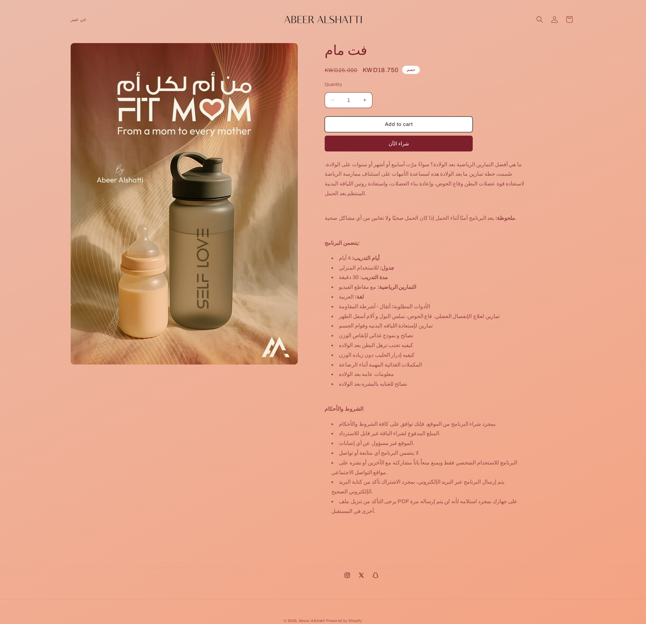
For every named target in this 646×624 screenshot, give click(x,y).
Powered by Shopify (344, 621)
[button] (539, 19)
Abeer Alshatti (312, 621)
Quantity (333, 84)
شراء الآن (399, 143)
